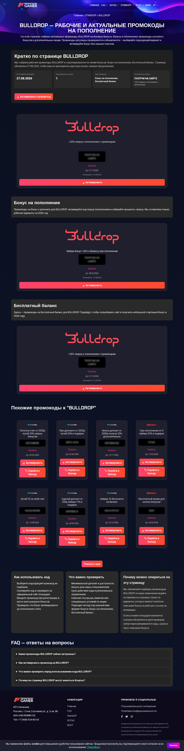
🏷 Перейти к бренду (32, 472)
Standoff (72, 715)
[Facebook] (122, 716)
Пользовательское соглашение (138, 706)
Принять (173, 745)
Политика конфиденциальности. (139, 711)
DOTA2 (113, 5)
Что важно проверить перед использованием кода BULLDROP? (55, 671)
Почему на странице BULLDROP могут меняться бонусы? (52, 680)
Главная (94, 5)
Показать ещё (92, 564)
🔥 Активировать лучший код (34, 96)
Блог (148, 5)
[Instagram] (132, 716)
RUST (139, 5)
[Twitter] (126, 716)
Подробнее (93, 747)
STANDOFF (126, 5)
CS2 (103, 5)
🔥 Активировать (92, 182)
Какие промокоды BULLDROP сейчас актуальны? (47, 654)
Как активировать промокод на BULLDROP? (44, 662)
